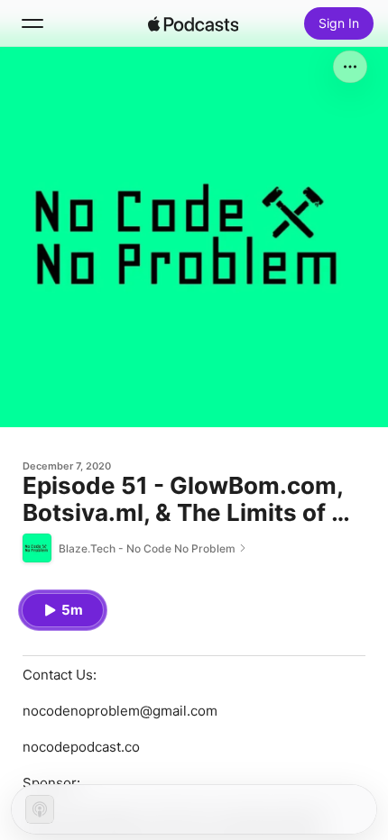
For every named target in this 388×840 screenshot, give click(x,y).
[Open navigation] (32, 23)
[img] (193, 23)
